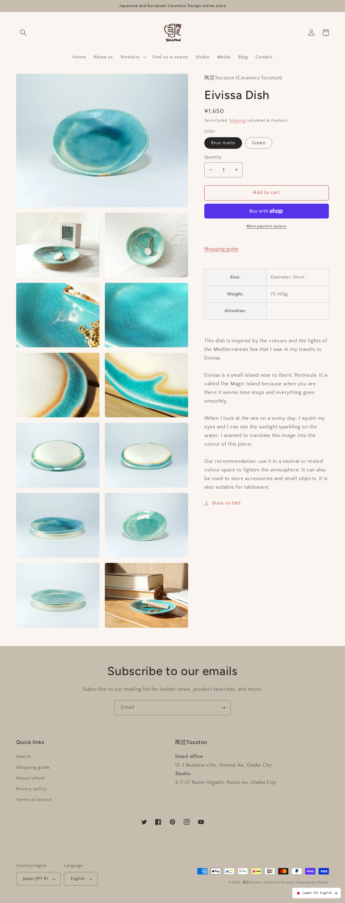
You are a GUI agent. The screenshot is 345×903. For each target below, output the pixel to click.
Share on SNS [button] (226, 503)
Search (23, 756)
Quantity (213, 157)
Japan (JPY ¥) (35, 878)
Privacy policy (31, 788)
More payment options (267, 226)
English (78, 878)
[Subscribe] (223, 707)
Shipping (237, 120)
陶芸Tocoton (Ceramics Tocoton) (269, 882)
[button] (23, 33)
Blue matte (223, 143)
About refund (30, 778)
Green (258, 143)
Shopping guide (221, 249)
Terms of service (34, 799)
